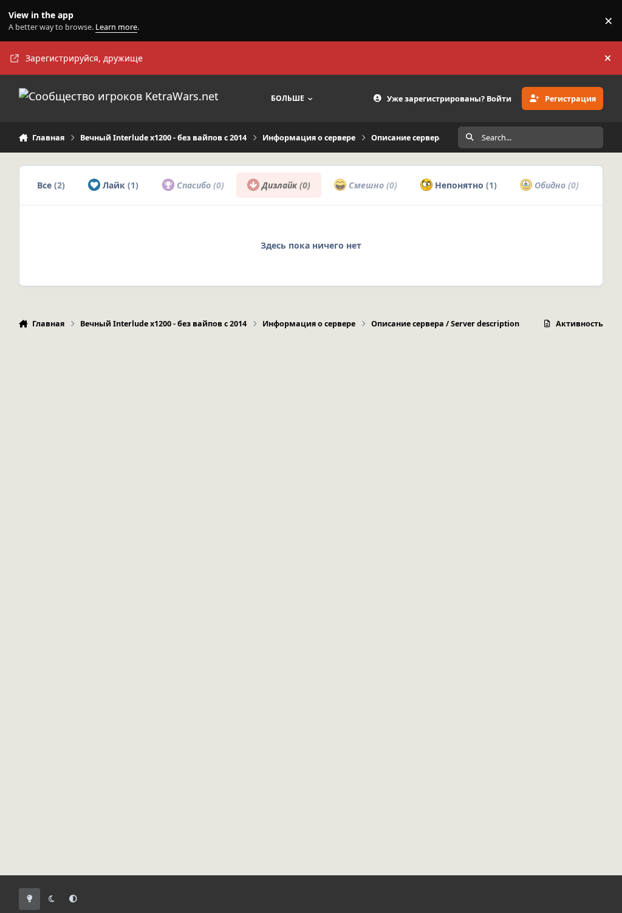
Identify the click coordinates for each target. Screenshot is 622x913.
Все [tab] (51, 185)
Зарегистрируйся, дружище (84, 58)
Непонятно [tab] (464, 185)
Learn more (23, 21)
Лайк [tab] (119, 185)
